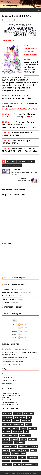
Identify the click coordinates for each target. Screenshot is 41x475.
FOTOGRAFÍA (14, 439)
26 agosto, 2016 (8, 20)
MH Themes (33, 473)
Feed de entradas (7, 377)
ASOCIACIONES (7, 417)
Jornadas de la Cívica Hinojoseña (12, 361)
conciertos (26, 421)
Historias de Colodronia (9, 402)
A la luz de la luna (8, 299)
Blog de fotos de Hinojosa (10, 393)
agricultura (28, 413)
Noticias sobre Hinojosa (14, 278)
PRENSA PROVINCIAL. (9, 457)
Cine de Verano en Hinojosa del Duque (14, 358)
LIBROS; (5, 450)
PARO (23, 454)
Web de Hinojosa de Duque (11, 404)
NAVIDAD (33, 450)
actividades (11, 161)
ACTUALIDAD (22, 161)
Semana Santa (32, 457)
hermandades (19, 443)
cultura (15, 428)
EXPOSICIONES (17, 432)
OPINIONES (15, 454)
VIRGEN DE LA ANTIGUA (29, 464)
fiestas (5, 165)
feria (31, 161)
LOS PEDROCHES (15, 450)
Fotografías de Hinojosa (15, 284)
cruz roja (6, 428)
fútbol (23, 439)
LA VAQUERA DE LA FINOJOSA (28, 446)
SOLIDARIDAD (16, 461)
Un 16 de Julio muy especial (11, 364)
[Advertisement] (20, 261)
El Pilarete (5, 302)
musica (25, 450)
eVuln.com (5, 398)
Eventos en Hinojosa (13, 307)
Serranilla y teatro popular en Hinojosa (14, 349)
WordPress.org (7, 384)
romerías (22, 457)
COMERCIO (16, 421)
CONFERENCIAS (18, 424)
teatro (25, 461)
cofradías (6, 421)
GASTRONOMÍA (7, 443)
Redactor (18, 20)
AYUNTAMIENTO (20, 417)
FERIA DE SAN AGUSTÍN (10, 435)
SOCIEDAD (6, 461)
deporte (23, 428)
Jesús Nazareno (7, 289)
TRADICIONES (16, 165)
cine (29, 417)
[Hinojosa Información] (20, 7)
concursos (7, 424)
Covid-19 (28, 424)
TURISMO (17, 464)
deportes (32, 428)
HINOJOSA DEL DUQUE (9, 446)
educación (6, 432)
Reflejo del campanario (10, 292)
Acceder (4, 374)
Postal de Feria (7, 296)
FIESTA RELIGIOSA (25, 435)
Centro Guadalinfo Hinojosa (11, 395)
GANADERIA (32, 439)
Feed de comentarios (9, 380)
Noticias (6, 454)
